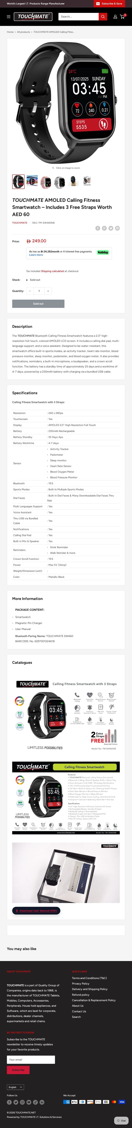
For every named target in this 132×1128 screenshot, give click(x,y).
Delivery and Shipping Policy (90, 989)
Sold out (38, 303)
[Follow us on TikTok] (35, 1102)
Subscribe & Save (112, 3)
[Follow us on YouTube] (28, 1102)
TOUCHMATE (19, 222)
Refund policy (80, 994)
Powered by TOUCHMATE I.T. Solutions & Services (34, 1117)
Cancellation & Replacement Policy (94, 1000)
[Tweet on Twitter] (110, 228)
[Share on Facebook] (97, 228)
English (12, 1087)
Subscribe (18, 1070)
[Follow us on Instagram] (22, 1102)
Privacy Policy (80, 983)
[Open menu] (8, 16)
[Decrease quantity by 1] (30, 291)
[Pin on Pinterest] (104, 228)
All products (23, 32)
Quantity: (18, 291)
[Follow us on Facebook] (9, 1102)
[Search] (103, 16)
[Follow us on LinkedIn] (42, 1102)
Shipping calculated (52, 271)
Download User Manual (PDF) (36, 911)
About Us (77, 1005)
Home (10, 32)
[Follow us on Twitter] (15, 1102)
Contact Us (79, 1011)
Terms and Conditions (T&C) (89, 978)
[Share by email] (117, 228)
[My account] (115, 17)
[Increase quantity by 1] (48, 291)
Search (76, 1017)
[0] (122, 17)
